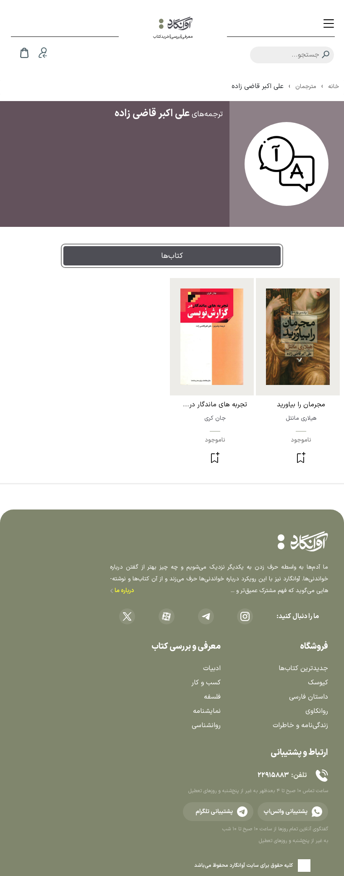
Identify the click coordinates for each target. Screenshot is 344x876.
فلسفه (212, 697)
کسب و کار (206, 683)
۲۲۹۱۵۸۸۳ (273, 775)
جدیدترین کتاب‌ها (303, 668)
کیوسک (318, 683)
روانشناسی (206, 725)
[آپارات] (167, 616)
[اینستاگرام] (245, 616)
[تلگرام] (206, 616)
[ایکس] (127, 616)
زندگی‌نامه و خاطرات (300, 725)
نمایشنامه (207, 711)
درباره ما (123, 590)
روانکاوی (316, 711)
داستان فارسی (308, 697)
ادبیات (212, 668)
